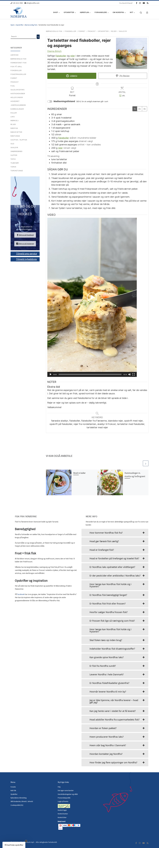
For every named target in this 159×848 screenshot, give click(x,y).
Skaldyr (14, 147)
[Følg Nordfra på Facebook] (136, 3)
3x (144, 109)
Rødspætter (16, 132)
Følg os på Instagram (26, 243)
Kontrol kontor (63, 814)
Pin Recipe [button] (124, 75)
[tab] (114, 533)
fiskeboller (60, 55)
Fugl (13, 86)
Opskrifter (19, 25)
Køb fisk (13, 790)
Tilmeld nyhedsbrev (26, 258)
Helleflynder (17, 97)
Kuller (14, 113)
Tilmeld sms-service (26, 253)
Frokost (15, 82)
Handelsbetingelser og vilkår (68, 794)
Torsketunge (17, 170)
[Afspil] (50, 374)
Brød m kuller (79, 473)
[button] (92, 297)
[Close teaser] (26, 841)
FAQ (59, 787)
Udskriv (73, 75)
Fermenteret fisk (19, 63)
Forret (14, 78)
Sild (12, 143)
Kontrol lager (62, 810)
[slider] (90, 374)
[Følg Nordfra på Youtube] (144, 3)
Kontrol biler (62, 817)
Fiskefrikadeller (18, 74)
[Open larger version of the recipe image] (131, 53)
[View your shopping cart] (147, 12)
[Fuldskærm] (133, 374)
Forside (13, 787)
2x (139, 109)
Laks (13, 117)
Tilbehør (15, 163)
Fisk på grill (16, 66)
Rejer (13, 124)
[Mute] (129, 374)
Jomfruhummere (18, 105)
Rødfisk (14, 128)
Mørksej (15, 120)
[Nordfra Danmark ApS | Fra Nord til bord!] (19, 12)
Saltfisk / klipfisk (19, 140)
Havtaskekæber (18, 93)
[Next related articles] (145, 463)
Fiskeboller (16, 70)
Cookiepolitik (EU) (17, 805)
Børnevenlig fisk (31, 25)
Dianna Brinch (54, 51)
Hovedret (15, 101)
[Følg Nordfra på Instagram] (140, 3)
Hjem (12, 25)
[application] (92, 297)
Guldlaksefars (18, 90)
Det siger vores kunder (66, 790)
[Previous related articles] (139, 463)
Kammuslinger (17, 109)
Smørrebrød (16, 151)
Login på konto (63, 801)
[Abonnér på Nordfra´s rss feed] (147, 3)
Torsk (13, 167)
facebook (21, 594)
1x (135, 109)
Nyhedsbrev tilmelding (18, 798)
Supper (14, 155)
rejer (72, 55)
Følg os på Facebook (26, 235)
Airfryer (15, 55)
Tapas (13, 159)
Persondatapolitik (64, 798)
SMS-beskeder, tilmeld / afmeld (22, 801)
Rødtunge (15, 136)
